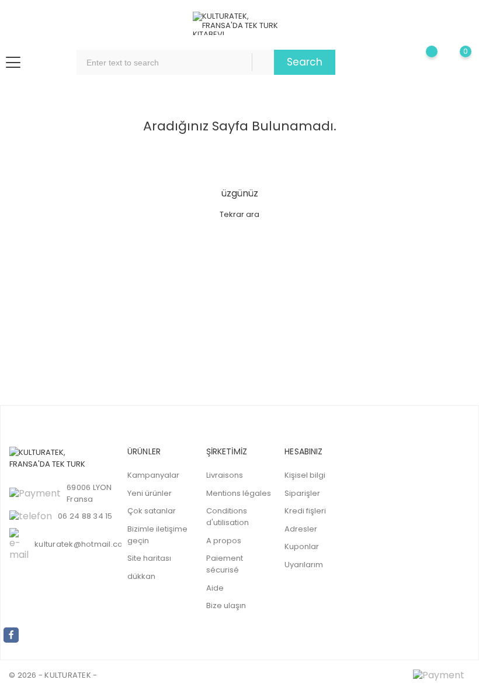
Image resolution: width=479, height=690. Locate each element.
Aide (215, 588)
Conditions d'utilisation (227, 516)
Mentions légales (238, 493)
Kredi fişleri (305, 510)
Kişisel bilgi (304, 475)
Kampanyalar (153, 475)
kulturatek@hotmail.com (82, 544)
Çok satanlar (151, 510)
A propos (223, 540)
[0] (455, 62)
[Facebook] (11, 635)
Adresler (300, 528)
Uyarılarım (303, 564)
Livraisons (224, 475)
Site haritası (149, 558)
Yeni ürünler (149, 493)
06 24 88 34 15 (85, 516)
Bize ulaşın (226, 605)
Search (304, 62)
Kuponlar (301, 546)
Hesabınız (303, 451)
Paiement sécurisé (224, 564)
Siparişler (302, 493)
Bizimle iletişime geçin (157, 534)
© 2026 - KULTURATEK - (53, 675)
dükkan (141, 576)
